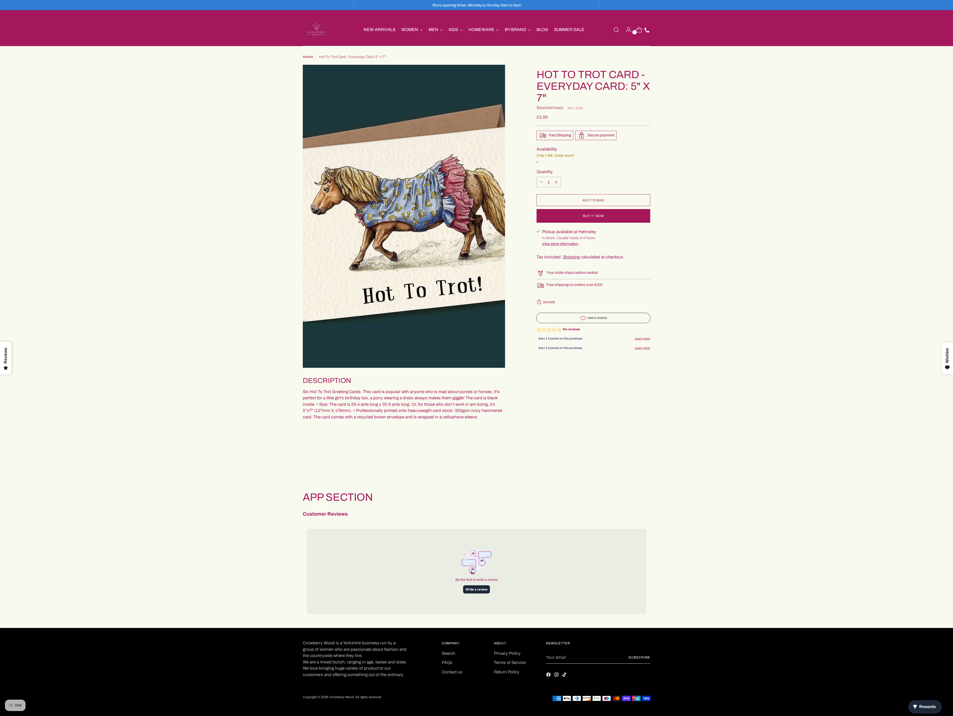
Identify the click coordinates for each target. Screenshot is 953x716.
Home (308, 57)
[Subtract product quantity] (556, 182)
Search (448, 653)
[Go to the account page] (627, 30)
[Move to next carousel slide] (646, 464)
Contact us (452, 672)
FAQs (447, 662)
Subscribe (639, 657)
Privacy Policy (507, 653)
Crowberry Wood (341, 697)
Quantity (545, 171)
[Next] (599, 5)
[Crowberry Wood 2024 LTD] (316, 29)
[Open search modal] (616, 30)
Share (549, 302)
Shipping (571, 257)
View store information (560, 244)
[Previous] (353, 5)
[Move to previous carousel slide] (634, 464)
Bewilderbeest (550, 107)
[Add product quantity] (541, 182)
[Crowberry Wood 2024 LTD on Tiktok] (565, 675)
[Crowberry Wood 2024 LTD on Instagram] (557, 675)
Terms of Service (510, 662)
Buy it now (593, 216)
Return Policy (506, 672)
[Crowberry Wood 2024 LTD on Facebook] (549, 675)
